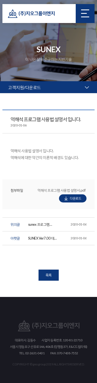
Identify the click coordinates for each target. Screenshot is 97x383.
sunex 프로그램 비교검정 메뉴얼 (57, 225)
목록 (49, 275)
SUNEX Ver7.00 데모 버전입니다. (57, 239)
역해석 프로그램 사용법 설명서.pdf (61, 191)
